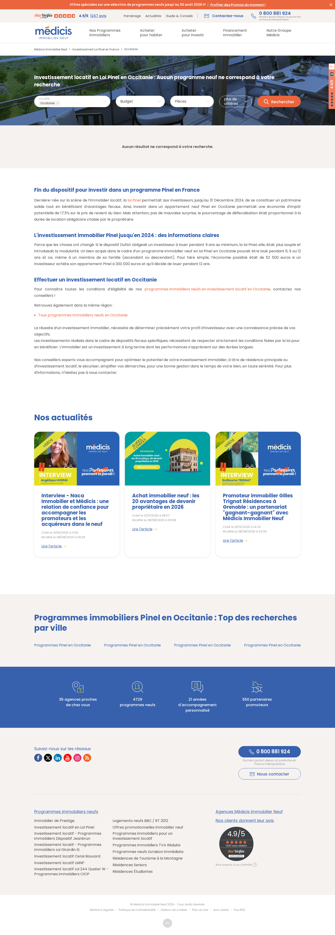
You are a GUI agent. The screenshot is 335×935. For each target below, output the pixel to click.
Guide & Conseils (179, 16)
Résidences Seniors (130, 865)
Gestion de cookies (174, 910)
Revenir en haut (167, 923)
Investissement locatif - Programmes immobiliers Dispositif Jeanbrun (67, 836)
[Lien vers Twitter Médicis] (48, 758)
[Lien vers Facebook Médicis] (38, 758)
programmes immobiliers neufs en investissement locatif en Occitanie (207, 289)
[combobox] (72, 101)
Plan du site (200, 910)
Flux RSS (239, 910)
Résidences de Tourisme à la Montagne (148, 858)
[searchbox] (62, 103)
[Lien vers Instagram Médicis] (77, 758)
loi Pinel (134, 200)
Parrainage (132, 16)
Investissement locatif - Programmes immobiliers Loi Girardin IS (67, 847)
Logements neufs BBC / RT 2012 (140, 820)
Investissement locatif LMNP (59, 862)
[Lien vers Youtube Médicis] (68, 758)
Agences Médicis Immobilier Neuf (249, 811)
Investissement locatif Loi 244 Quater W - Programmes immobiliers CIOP (71, 872)
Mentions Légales (102, 910)
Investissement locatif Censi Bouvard (67, 856)
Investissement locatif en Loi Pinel (64, 827)
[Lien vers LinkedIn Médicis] (58, 758)
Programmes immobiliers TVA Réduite (146, 845)
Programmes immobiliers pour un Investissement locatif (143, 836)
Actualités (153, 16)
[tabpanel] (76, 494)
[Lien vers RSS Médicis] (87, 758)
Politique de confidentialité (137, 910)
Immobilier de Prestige (54, 820)
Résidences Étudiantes (133, 871)
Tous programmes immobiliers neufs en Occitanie (83, 315)
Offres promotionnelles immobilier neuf (148, 827)
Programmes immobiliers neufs (66, 811)
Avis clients (221, 910)
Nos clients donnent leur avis (245, 820)
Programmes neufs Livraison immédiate (148, 851)
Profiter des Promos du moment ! (237, 5)
